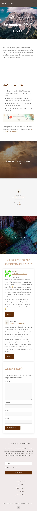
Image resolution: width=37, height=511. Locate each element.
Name (7, 403)
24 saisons (20, 491)
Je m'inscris (18, 472)
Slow (20, 204)
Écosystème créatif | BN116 (18, 237)
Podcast (21, 202)
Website (7, 418)
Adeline (14, 271)
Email (7, 410)
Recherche (20, 481)
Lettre (20, 485)
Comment (8, 381)
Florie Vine (7, 3)
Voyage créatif (20, 495)
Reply (9, 314)
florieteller (18, 197)
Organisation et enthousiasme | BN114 (18, 162)
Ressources (20, 488)
